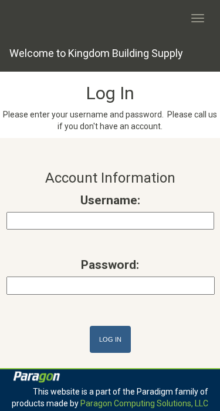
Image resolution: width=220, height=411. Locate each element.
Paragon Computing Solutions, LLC (144, 403)
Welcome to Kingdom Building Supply (96, 53)
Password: (110, 265)
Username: (110, 200)
